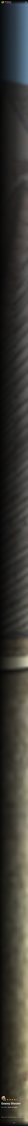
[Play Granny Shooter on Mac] (14, 1112)
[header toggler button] (26, 2)
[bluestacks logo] (6, 2)
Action (4, 1107)
